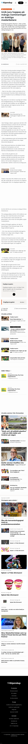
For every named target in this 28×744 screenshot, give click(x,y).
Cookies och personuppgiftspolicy (14, 704)
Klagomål (14, 709)
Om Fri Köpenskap (14, 725)
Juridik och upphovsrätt (14, 707)
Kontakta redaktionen (14, 718)
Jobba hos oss (14, 723)
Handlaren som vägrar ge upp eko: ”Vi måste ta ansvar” (18, 251)
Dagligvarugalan (7, 9)
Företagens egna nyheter (9, 500)
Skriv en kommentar (21, 308)
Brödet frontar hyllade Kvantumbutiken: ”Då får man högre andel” (18, 171)
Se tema (22, 302)
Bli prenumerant (14, 691)
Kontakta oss (14, 721)
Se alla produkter (14, 698)
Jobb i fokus (5, 371)
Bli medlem (14, 693)
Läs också (12, 112)
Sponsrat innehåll (14, 712)
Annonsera (14, 695)
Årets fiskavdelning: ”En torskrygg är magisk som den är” (17, 116)
